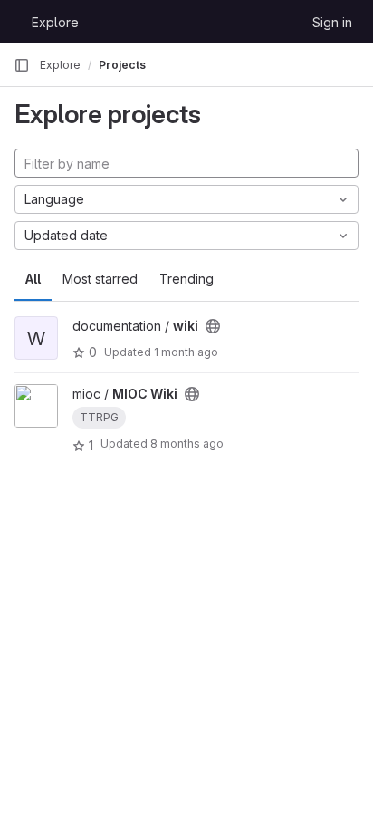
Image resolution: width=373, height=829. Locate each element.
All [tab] (33, 278)
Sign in (332, 22)
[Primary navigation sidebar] (21, 65)
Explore (55, 22)
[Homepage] (13, 21)
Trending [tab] (186, 278)
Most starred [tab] (100, 278)
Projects (122, 65)
